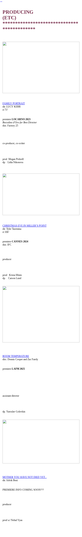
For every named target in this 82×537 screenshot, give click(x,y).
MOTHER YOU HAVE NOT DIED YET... (25, 477)
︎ (1, 1)
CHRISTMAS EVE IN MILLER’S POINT (24, 225)
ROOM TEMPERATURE (16, 356)
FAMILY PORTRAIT (14, 103)
